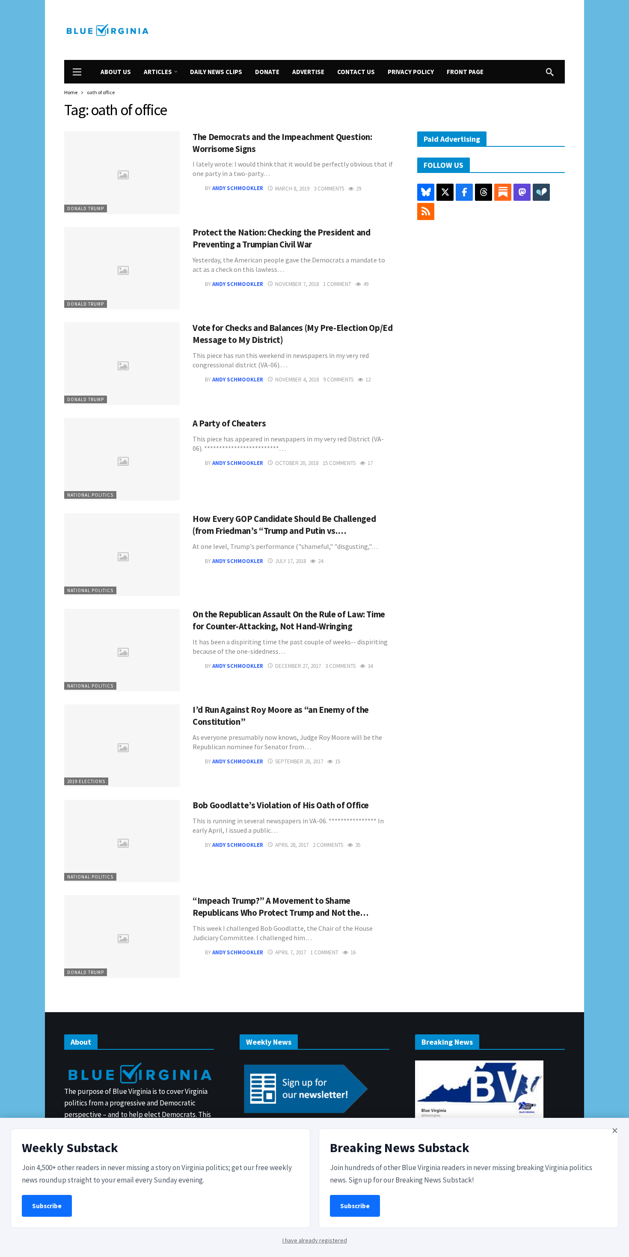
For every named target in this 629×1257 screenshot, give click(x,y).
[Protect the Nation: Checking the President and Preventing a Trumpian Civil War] (122, 268)
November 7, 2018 (297, 284)
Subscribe (47, 1206)
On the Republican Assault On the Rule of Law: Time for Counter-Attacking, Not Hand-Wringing (289, 620)
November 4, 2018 (297, 379)
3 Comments (329, 188)
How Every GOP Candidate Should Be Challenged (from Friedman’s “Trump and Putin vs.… (284, 524)
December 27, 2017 (298, 666)
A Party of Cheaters (229, 423)
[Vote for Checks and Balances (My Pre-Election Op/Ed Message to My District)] (122, 363)
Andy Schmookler (237, 188)
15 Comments (339, 463)
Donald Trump (85, 208)
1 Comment (337, 284)
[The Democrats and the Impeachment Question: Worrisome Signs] (122, 172)
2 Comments (328, 845)
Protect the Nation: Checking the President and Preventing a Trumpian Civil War (281, 238)
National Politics (90, 495)
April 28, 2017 (292, 845)
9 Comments (338, 379)
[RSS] (425, 211)
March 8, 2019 (292, 188)
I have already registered (314, 1240)
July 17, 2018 (290, 561)
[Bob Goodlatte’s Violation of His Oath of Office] (122, 841)
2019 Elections (86, 781)
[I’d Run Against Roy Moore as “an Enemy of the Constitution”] (122, 745)
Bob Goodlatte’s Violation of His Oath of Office (281, 805)
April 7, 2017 (290, 952)
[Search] (549, 72)
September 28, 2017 (299, 761)
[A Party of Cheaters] (122, 459)
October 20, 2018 (296, 463)
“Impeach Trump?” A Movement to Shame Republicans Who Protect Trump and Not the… (280, 906)
